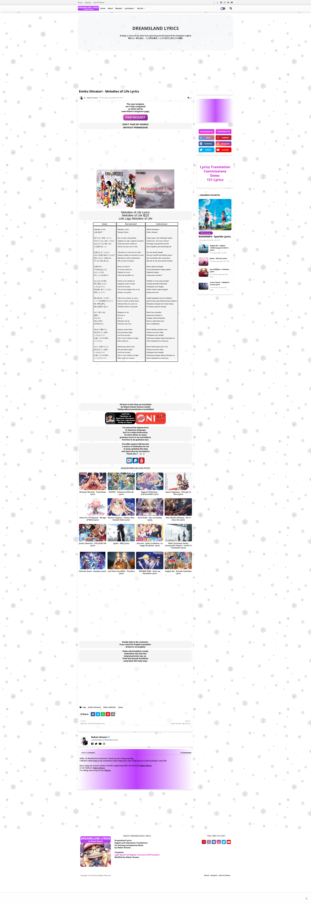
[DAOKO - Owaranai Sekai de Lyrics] (121, 481)
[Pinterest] (108, 714)
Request (88, 2)
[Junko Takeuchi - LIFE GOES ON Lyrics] (92, 532)
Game (120, 707)
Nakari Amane (99, 737)
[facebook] (92, 744)
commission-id (223, 131)
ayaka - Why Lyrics (121, 543)
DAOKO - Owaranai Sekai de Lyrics (121, 493)
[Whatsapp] (103, 714)
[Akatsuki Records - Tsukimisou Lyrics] (92, 481)
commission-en (206, 131)
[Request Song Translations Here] (135, 119)
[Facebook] (93, 714)
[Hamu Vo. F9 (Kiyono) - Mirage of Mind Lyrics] (92, 507)
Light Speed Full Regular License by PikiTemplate (137, 854)
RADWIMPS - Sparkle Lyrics (215, 236)
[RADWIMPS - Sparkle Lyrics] (215, 214)
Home (102, 8)
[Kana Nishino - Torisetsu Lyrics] (203, 272)
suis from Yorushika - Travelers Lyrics (121, 572)
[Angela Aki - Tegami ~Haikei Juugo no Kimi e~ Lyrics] (203, 248)
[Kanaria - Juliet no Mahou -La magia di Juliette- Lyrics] (149, 532)
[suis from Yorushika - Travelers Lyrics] (121, 560)
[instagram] (104, 744)
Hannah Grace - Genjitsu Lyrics (92, 571)
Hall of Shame (98, 2)
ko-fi (208, 137)
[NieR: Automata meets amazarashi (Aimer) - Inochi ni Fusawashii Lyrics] (178, 532)
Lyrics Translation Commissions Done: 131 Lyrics (215, 173)
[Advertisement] (155, 68)
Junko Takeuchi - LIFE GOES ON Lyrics (92, 544)
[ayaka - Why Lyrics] (121, 532)
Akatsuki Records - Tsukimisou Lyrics (92, 493)
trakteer (225, 137)
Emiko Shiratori (94, 707)
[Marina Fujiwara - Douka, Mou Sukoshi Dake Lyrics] (121, 507)
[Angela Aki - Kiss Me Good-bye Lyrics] (178, 560)
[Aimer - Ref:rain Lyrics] (203, 261)
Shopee (107, 770)
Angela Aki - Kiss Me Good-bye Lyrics (178, 572)
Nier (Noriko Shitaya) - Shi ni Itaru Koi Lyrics (178, 519)
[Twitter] (98, 714)
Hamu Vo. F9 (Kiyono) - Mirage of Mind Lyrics (92, 519)
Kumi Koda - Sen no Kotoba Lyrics (150, 519)
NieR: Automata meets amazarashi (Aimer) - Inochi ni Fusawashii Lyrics (178, 545)
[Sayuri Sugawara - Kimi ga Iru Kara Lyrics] (178, 481)
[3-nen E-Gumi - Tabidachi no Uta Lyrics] (203, 285)
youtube (225, 150)
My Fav (140, 8)
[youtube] (100, 744)
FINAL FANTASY (109, 707)
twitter (208, 150)
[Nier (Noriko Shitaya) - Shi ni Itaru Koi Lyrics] (178, 507)
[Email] (113, 714)
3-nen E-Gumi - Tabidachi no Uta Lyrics (219, 283)
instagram (225, 144)
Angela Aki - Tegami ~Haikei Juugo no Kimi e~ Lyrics (219, 247)
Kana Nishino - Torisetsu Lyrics (219, 270)
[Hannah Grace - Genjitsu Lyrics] (92, 560)
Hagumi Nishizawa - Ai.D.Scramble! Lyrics (150, 493)
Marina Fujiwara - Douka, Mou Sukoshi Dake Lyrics (121, 519)
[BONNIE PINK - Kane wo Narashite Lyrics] (149, 560)
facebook (208, 144)
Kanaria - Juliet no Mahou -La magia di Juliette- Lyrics (150, 544)
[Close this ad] (306, 898)
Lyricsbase (129, 8)
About (80, 2)
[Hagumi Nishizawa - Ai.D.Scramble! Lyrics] (149, 481)
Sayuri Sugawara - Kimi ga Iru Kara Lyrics (178, 493)
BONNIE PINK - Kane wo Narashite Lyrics (149, 572)
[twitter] (96, 744)
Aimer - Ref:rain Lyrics (218, 258)
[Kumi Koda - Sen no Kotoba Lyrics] (149, 507)
